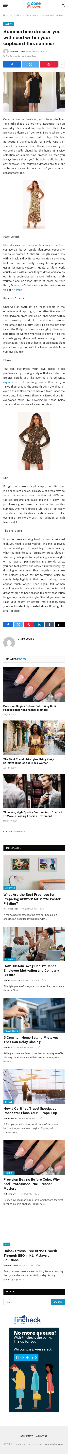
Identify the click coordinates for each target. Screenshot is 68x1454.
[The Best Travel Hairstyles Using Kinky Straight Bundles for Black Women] (34, 737)
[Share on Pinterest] (49, 64)
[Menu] (5, 5)
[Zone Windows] (34, 5)
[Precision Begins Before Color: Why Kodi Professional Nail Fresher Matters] (34, 684)
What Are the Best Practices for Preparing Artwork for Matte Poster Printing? (32, 899)
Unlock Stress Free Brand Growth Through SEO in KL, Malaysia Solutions (30, 1255)
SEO (7, 1244)
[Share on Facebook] (12, 64)
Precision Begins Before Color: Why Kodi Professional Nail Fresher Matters (31, 1184)
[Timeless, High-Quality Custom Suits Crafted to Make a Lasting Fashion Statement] (34, 791)
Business (10, 959)
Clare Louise (19, 51)
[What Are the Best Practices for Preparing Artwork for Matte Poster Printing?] (34, 872)
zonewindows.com (54, 1444)
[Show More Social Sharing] (61, 64)
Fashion (9, 24)
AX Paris (17, 289)
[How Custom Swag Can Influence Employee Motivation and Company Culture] (34, 944)
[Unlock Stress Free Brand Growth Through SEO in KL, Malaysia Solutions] (34, 1229)
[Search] (63, 5)
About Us (42, 1436)
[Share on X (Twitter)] (30, 64)
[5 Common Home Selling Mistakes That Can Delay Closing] (34, 1015)
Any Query (26, 1436)
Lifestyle (10, 888)
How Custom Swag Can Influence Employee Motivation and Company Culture (31, 970)
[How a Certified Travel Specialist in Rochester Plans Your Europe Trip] (34, 1086)
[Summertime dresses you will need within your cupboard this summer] (34, 92)
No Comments (13, 56)
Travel (8, 1102)
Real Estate (11, 1031)
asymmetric (10, 382)
